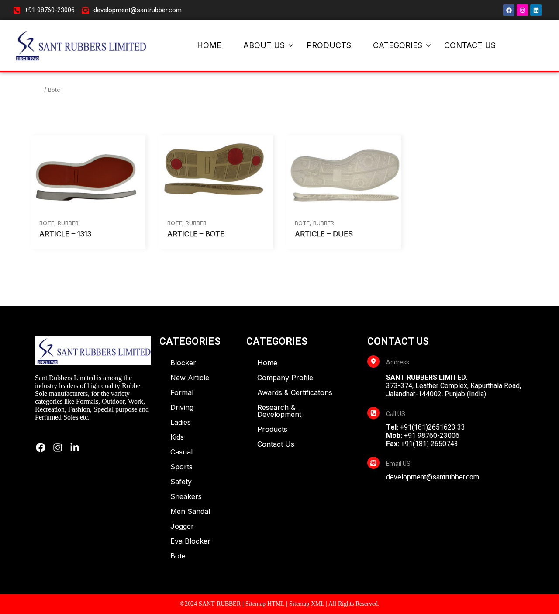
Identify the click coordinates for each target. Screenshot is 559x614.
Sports (181, 466)
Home (33, 89)
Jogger (182, 526)
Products (272, 429)
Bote (46, 222)
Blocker (183, 362)
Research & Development (279, 411)
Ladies (180, 422)
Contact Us (275, 444)
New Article (189, 377)
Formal (181, 392)
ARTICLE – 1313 (65, 233)
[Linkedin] (536, 10)
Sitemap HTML (264, 603)
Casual (181, 451)
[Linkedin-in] (74, 447)
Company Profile (285, 377)
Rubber (68, 222)
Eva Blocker (190, 541)
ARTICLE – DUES (324, 233)
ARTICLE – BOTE (195, 233)
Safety (181, 481)
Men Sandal (190, 511)
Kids (177, 437)
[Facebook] (508, 10)
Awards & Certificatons (294, 392)
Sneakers (186, 496)
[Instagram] (522, 10)
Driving (181, 407)
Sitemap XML (306, 603)
